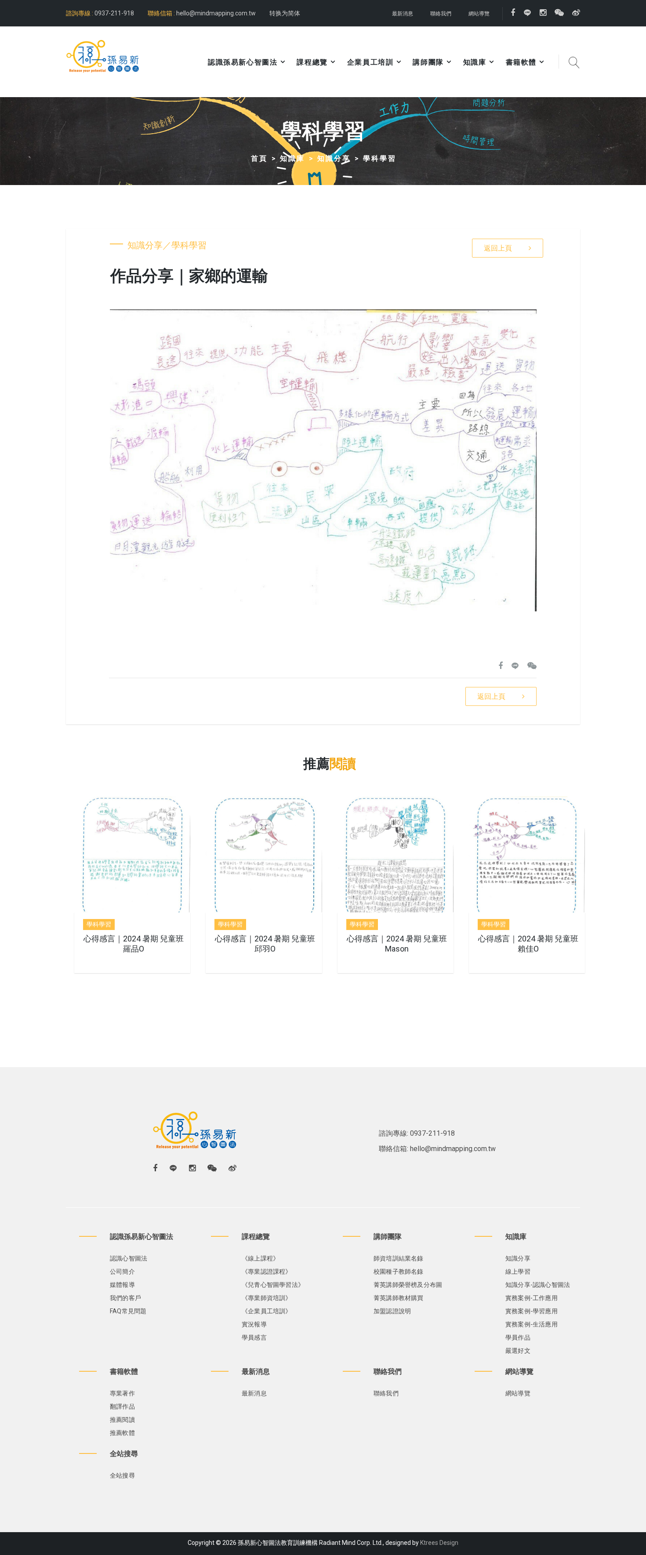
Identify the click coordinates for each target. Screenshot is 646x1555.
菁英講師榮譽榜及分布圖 (408, 1284)
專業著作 (122, 1393)
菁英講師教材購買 (399, 1297)
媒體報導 (122, 1284)
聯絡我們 (440, 14)
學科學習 (379, 158)
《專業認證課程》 (267, 1271)
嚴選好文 (517, 1350)
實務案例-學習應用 (531, 1311)
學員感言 (254, 1337)
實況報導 (254, 1324)
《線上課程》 (260, 1258)
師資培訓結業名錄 (399, 1258)
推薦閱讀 (122, 1419)
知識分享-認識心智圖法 (537, 1284)
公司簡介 (122, 1271)
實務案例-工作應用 (531, 1297)
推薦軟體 (122, 1432)
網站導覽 (479, 14)
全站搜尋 (122, 1475)
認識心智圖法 (128, 1258)
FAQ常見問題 (128, 1311)
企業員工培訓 (370, 62)
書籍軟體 (521, 62)
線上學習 (517, 1271)
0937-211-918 (113, 13)
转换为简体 (284, 13)
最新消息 (402, 14)
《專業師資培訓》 (267, 1297)
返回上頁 (498, 248)
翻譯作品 (122, 1406)
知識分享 (334, 158)
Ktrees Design (439, 1542)
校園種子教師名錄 (399, 1271)
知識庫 (474, 62)
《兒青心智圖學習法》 (273, 1284)
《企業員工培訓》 (267, 1311)
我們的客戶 (125, 1297)
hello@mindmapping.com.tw (216, 13)
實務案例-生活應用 (531, 1324)
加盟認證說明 (392, 1311)
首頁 (259, 158)
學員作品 (517, 1337)
